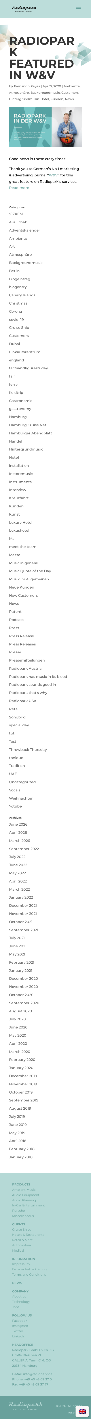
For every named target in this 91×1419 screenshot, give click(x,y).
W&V (53, 175)
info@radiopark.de (38, 1374)
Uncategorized (22, 782)
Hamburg (18, 417)
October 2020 (21, 995)
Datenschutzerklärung (29, 1269)
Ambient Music (24, 1190)
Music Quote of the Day (30, 571)
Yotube (15, 806)
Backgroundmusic (45, 93)
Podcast (16, 620)
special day (19, 725)
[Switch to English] (82, 1411)
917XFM (16, 214)
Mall (12, 539)
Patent (15, 611)
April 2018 (17, 1141)
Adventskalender (24, 230)
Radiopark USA (22, 701)
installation (19, 466)
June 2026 (18, 824)
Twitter (17, 1331)
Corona (15, 311)
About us (19, 1296)
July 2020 (17, 1019)
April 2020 (18, 1043)
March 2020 (19, 1052)
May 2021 (17, 954)
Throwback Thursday (28, 750)
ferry (13, 384)
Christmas (18, 303)
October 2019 (21, 1092)
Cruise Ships (21, 1230)
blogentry (18, 287)
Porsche (18, 1211)
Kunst (14, 514)
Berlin (14, 271)
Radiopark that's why (28, 693)
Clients (18, 1224)
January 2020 (21, 1068)
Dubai (14, 344)
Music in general (23, 563)
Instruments (20, 482)
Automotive (21, 1245)
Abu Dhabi (18, 222)
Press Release (21, 636)
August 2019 (20, 1108)
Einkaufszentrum (24, 352)
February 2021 (21, 962)
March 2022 (19, 889)
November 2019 (23, 1084)
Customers (70, 93)
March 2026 (19, 841)
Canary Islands (22, 295)
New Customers (23, 595)
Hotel (44, 99)
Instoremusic (21, 474)
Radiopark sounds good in (32, 684)
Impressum (21, 1264)
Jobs (15, 1307)
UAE (13, 774)
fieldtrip (16, 393)
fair (12, 376)
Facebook (19, 1321)
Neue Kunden (21, 587)
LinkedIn (18, 1336)
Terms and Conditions (29, 1275)
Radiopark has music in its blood (38, 677)
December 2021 (23, 905)
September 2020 (24, 1003)
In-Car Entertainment (28, 1205)
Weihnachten (21, 798)
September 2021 (23, 930)
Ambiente (72, 86)
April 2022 (18, 881)
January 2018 (20, 1157)
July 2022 (17, 857)
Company (20, 1291)
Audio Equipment (25, 1195)
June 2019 (18, 1125)
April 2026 (18, 832)
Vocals (14, 790)
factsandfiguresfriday (28, 368)
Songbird (17, 717)
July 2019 (17, 1116)
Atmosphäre (19, 93)
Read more (19, 188)
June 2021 (18, 946)
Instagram (20, 1326)
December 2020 (23, 978)
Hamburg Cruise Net (27, 425)
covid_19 (16, 320)
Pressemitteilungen (27, 660)
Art (12, 246)
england (16, 360)
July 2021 (17, 938)
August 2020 (20, 1011)
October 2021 (20, 922)
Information (23, 1259)
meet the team (22, 547)
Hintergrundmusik (24, 99)
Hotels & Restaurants (28, 1235)
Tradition (17, 766)
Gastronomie (20, 401)
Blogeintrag (19, 279)
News (69, 99)
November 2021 (23, 914)
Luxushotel (19, 530)
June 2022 (18, 865)
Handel (15, 441)
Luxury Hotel (20, 522)
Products (21, 1184)
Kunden (57, 99)
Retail (14, 709)
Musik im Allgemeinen (29, 579)
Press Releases (22, 644)
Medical (18, 1251)
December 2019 (23, 1076)
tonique (16, 758)
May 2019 (17, 1133)
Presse (15, 652)
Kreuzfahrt (19, 498)
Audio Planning (24, 1200)
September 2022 (24, 849)
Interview (17, 490)
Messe (14, 555)
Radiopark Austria (25, 668)
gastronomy (20, 409)
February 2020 (22, 1060)
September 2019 (23, 1100)
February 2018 (21, 1149)
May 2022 (17, 873)
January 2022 (21, 897)
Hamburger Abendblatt (30, 433)
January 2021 (20, 970)
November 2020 (23, 987)
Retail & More (22, 1240)
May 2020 (17, 1035)
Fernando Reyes (27, 86)
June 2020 (18, 1027)
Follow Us (22, 1315)
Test (12, 741)
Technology (21, 1302)
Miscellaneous (23, 1216)
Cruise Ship (19, 327)
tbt (12, 733)
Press (14, 628)
